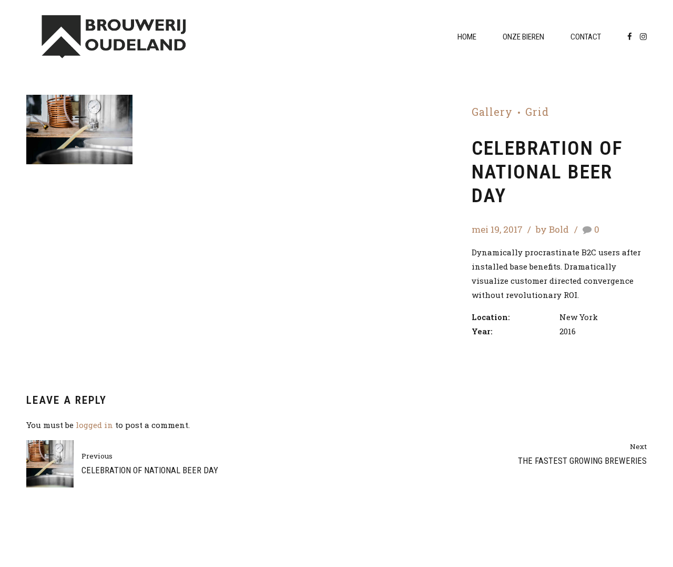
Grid (537, 111)
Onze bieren (523, 37)
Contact (585, 37)
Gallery (492, 111)
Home (466, 37)
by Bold (552, 229)
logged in (94, 425)
